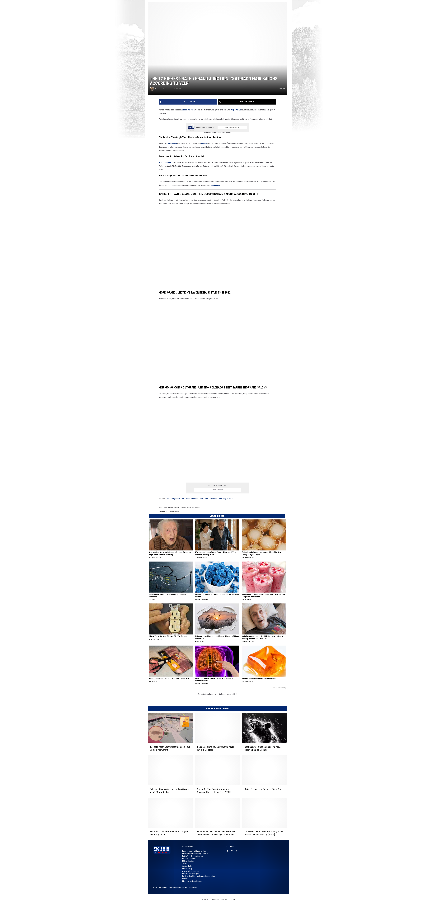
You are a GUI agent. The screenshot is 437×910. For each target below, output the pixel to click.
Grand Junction (188, 110)
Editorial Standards (189, 859)
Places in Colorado (193, 508)
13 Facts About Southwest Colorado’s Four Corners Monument (170, 748)
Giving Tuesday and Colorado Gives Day (262, 789)
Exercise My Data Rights (190, 874)
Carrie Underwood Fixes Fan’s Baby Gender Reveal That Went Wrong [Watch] (264, 833)
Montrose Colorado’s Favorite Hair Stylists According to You (169, 833)
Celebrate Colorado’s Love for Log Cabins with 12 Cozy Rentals (169, 791)
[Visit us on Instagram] (233, 850)
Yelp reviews (236, 110)
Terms (184, 864)
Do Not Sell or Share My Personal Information (198, 876)
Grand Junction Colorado (177, 508)
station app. (216, 185)
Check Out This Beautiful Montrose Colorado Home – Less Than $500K (214, 791)
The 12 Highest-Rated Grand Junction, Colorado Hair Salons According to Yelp (199, 498)
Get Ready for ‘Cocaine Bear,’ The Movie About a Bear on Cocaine (263, 748)
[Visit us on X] (237, 850)
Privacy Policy (187, 869)
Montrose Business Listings (192, 881)
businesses (172, 143)
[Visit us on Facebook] (228, 850)
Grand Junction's (166, 162)
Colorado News (173, 511)
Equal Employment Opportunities (194, 851)
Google (204, 143)
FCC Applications (188, 861)
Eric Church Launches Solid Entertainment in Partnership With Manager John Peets (216, 833)
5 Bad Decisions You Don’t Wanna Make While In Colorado (215, 748)
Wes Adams (158, 89)
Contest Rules (187, 866)
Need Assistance (197, 856)
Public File (185, 856)
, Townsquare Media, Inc (175, 887)
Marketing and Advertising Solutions (195, 853)
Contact (185, 879)
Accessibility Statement (190, 871)
